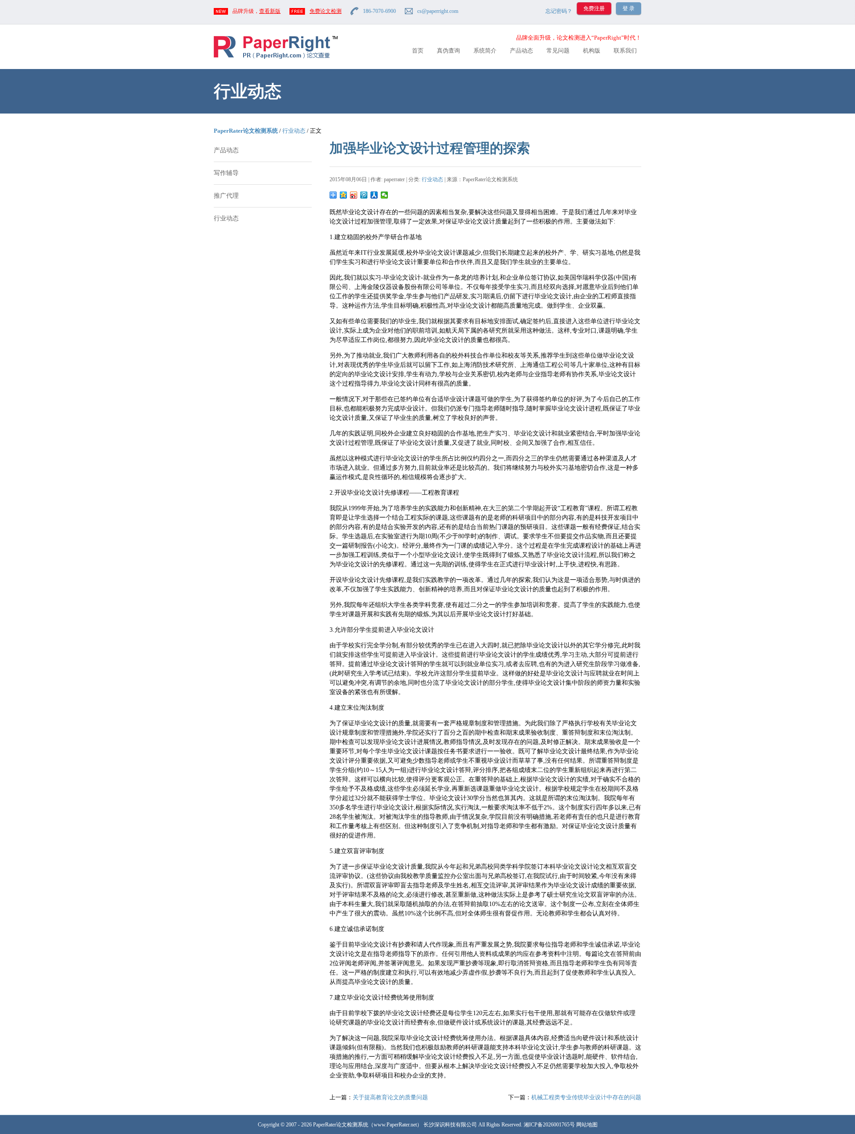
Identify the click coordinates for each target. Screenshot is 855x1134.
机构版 (591, 50)
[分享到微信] (384, 195)
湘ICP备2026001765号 (549, 1125)
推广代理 (226, 195)
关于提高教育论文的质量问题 (390, 1097)
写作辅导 (226, 173)
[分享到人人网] (374, 195)
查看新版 (270, 11)
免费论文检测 (325, 11)
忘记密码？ (559, 11)
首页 (417, 50)
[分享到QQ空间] (343, 195)
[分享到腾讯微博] (364, 195)
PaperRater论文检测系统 (246, 130)
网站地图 (587, 1125)
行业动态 (293, 130)
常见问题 (558, 50)
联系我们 (625, 50)
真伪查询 (448, 50)
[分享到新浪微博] (354, 195)
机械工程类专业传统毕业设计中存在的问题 (586, 1097)
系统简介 (485, 50)
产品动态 (521, 50)
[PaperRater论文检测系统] (276, 58)
